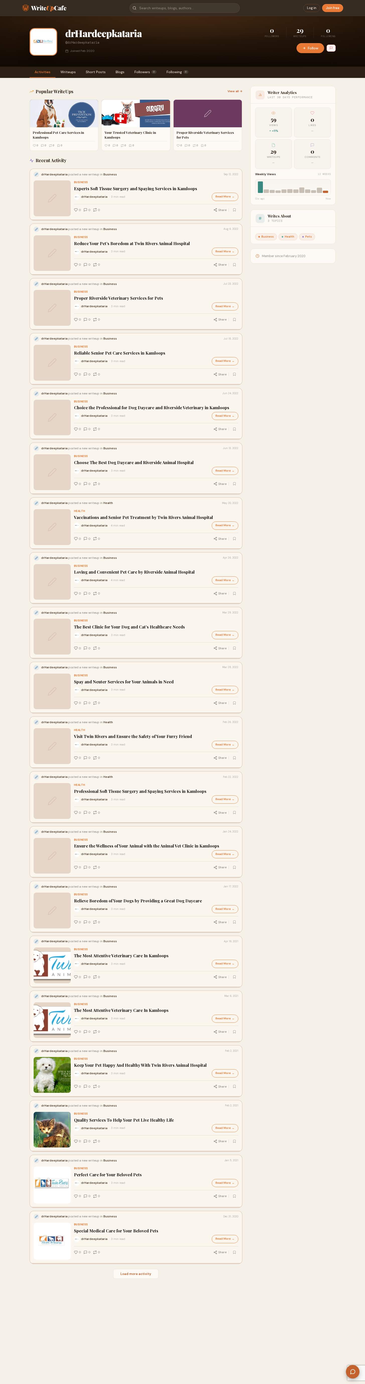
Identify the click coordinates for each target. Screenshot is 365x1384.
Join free (332, 8)
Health (79, 511)
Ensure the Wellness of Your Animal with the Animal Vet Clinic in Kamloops (146, 845)
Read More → (225, 196)
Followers (144, 72)
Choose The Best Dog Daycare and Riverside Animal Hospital (134, 462)
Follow (313, 48)
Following (177, 72)
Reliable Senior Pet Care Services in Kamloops (119, 353)
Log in (311, 8)
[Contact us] (352, 1371)
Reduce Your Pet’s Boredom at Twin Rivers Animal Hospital (132, 243)
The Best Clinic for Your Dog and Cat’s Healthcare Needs (129, 626)
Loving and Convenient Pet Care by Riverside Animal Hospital (134, 572)
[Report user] (331, 48)
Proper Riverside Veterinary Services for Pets (118, 298)
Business (81, 182)
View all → (235, 91)
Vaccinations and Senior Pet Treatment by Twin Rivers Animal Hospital (143, 517)
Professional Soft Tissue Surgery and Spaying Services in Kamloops (140, 791)
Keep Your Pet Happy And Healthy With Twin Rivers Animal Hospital (140, 1065)
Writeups (68, 72)
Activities (42, 72)
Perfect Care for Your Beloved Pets (108, 1174)
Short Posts (96, 72)
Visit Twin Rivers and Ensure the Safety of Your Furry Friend (133, 736)
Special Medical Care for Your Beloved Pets (116, 1230)
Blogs (120, 72)
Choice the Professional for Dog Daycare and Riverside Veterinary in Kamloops (151, 407)
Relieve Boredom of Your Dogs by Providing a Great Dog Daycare (138, 900)
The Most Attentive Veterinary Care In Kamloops (121, 955)
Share (222, 210)
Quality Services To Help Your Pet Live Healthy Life (124, 1120)
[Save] (234, 210)
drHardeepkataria (94, 197)
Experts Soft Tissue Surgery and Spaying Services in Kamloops (135, 188)
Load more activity (135, 1274)
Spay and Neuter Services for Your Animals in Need (124, 681)
